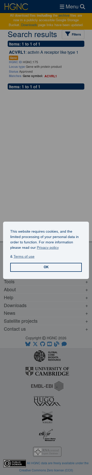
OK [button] (46, 267)
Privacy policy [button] (48, 247)
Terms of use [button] (24, 256)
